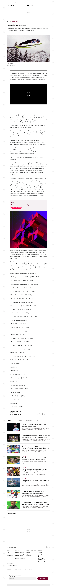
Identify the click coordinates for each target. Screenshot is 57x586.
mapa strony (9, 569)
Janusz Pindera (13, 69)
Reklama (28, 552)
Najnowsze (29, 420)
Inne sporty (15, 21)
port (32, 5)
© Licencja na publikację (15, 411)
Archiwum (28, 556)
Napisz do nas (10, 555)
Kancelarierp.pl (41, 558)
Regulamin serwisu (19, 555)
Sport (11, 21)
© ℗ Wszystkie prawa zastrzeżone (17, 412)
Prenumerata (29, 555)
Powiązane (10, 420)
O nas (8, 552)
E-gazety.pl (40, 554)
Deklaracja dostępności (20, 558)
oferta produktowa (28, 569)
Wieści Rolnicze (41, 559)
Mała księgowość (41, 556)
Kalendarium (18, 569)
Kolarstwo (24, 456)
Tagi (37, 420)
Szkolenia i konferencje (12, 565)
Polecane (19, 420)
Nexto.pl (39, 555)
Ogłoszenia (28, 554)
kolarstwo (24, 467)
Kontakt (8, 554)
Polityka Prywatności (19, 552)
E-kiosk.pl (40, 552)
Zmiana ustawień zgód (20, 554)
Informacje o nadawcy (19, 556)
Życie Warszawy (41, 561)
